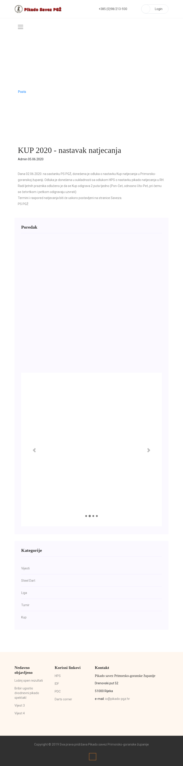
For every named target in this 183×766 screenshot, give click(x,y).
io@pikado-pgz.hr (117, 699)
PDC (58, 691)
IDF (57, 683)
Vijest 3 (20, 705)
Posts (22, 91)
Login (158, 9)
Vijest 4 (20, 713)
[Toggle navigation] (21, 27)
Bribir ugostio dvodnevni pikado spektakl (27, 693)
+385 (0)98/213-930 (113, 9)
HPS (58, 676)
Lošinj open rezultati (29, 680)
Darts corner (63, 699)
